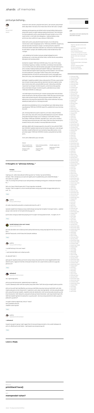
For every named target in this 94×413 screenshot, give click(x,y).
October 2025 (74, 79)
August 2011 (74, 199)
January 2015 (74, 141)
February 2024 (74, 82)
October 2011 (74, 195)
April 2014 (73, 152)
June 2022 (73, 86)
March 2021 (74, 90)
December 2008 (75, 240)
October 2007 (74, 262)
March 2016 (74, 119)
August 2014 (74, 148)
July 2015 (73, 132)
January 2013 (74, 176)
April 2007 (73, 272)
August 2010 (74, 213)
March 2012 (74, 189)
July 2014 (73, 149)
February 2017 (74, 109)
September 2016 (75, 111)
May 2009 (73, 232)
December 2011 (75, 192)
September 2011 (75, 197)
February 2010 (74, 222)
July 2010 (73, 215)
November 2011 (75, 194)
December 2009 (75, 226)
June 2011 (73, 202)
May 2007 (73, 270)
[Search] (86, 22)
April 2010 (73, 219)
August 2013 (74, 165)
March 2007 (74, 273)
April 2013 (73, 172)
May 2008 (73, 251)
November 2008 (75, 242)
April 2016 (73, 117)
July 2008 (73, 248)
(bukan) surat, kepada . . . (77, 68)
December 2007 (75, 259)
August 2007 (74, 265)
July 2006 (73, 286)
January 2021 (74, 94)
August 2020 (74, 100)
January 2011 (74, 210)
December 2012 (75, 178)
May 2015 (73, 135)
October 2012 (74, 181)
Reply (7, 194)
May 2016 (73, 116)
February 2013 (74, 175)
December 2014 (75, 143)
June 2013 (73, 168)
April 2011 (73, 205)
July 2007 (73, 267)
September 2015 (75, 129)
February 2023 (74, 84)
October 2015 (74, 127)
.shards (10, 9)
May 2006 (73, 289)
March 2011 (73, 207)
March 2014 (74, 154)
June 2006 (73, 288)
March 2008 (74, 254)
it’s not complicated (76, 67)
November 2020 (75, 97)
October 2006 (74, 281)
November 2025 (75, 78)
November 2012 (75, 179)
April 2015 (73, 137)
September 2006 (75, 283)
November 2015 (75, 125)
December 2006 (75, 278)
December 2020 (75, 95)
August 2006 (74, 285)
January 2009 (74, 238)
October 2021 (74, 87)
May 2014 (73, 151)
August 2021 (74, 89)
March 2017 (74, 108)
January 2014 (74, 157)
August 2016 (74, 113)
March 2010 (74, 221)
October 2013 (74, 162)
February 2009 (74, 237)
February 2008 (74, 256)
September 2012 (75, 183)
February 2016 (74, 121)
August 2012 (74, 184)
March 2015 (74, 138)
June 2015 (73, 133)
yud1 (7, 28)
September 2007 (75, 264)
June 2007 (73, 269)
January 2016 (74, 122)
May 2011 (73, 203)
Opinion (7, 32)
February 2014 (74, 156)
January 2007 (74, 277)
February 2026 (74, 76)
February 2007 (74, 275)
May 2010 (73, 218)
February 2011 (74, 208)
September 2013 (75, 164)
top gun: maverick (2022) (77, 65)
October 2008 (74, 243)
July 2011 (73, 200)
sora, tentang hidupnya (76, 51)
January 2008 (74, 258)
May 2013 (73, 170)
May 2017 (73, 106)
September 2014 (75, 146)
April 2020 (73, 101)
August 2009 (74, 230)
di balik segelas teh (54, 145)
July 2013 (73, 167)
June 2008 (73, 250)
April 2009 (73, 234)
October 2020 (74, 98)
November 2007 (75, 261)
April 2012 (73, 187)
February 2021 (74, 92)
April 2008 (73, 253)
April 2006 (73, 291)
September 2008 (75, 245)
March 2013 (74, 173)
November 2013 (75, 160)
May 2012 (73, 186)
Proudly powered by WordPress (17, 407)
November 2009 (75, 227)
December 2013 (75, 159)
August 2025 (74, 81)
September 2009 (75, 229)
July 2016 (73, 114)
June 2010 (73, 216)
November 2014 (75, 144)
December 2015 (75, 124)
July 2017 (73, 105)
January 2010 (74, 224)
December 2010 (75, 211)
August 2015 (74, 130)
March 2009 (74, 235)
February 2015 (74, 140)
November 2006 (75, 280)
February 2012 (74, 191)
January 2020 (74, 103)
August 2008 (74, 246)
